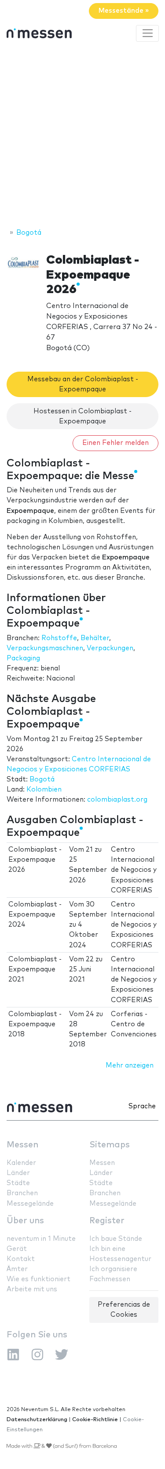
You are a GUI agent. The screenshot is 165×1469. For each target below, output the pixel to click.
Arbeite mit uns (32, 1289)
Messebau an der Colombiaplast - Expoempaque (82, 384)
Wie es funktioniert (38, 1279)
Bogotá (42, 779)
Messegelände (30, 1203)
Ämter (17, 1269)
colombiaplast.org (117, 799)
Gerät (17, 1249)
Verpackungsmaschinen (45, 648)
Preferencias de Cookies (124, 1309)
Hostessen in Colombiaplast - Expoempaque (82, 416)
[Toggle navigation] (147, 33)
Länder (18, 1173)
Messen (22, 1145)
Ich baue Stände (115, 1239)
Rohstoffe (59, 638)
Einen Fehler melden (115, 443)
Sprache (142, 1106)
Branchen (22, 1193)
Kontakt (21, 1259)
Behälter (95, 638)
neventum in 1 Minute (41, 1239)
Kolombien (44, 789)
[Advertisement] (82, 136)
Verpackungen (110, 648)
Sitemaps (109, 1145)
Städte (18, 1183)
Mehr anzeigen (130, 1065)
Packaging (23, 658)
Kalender (21, 1163)
